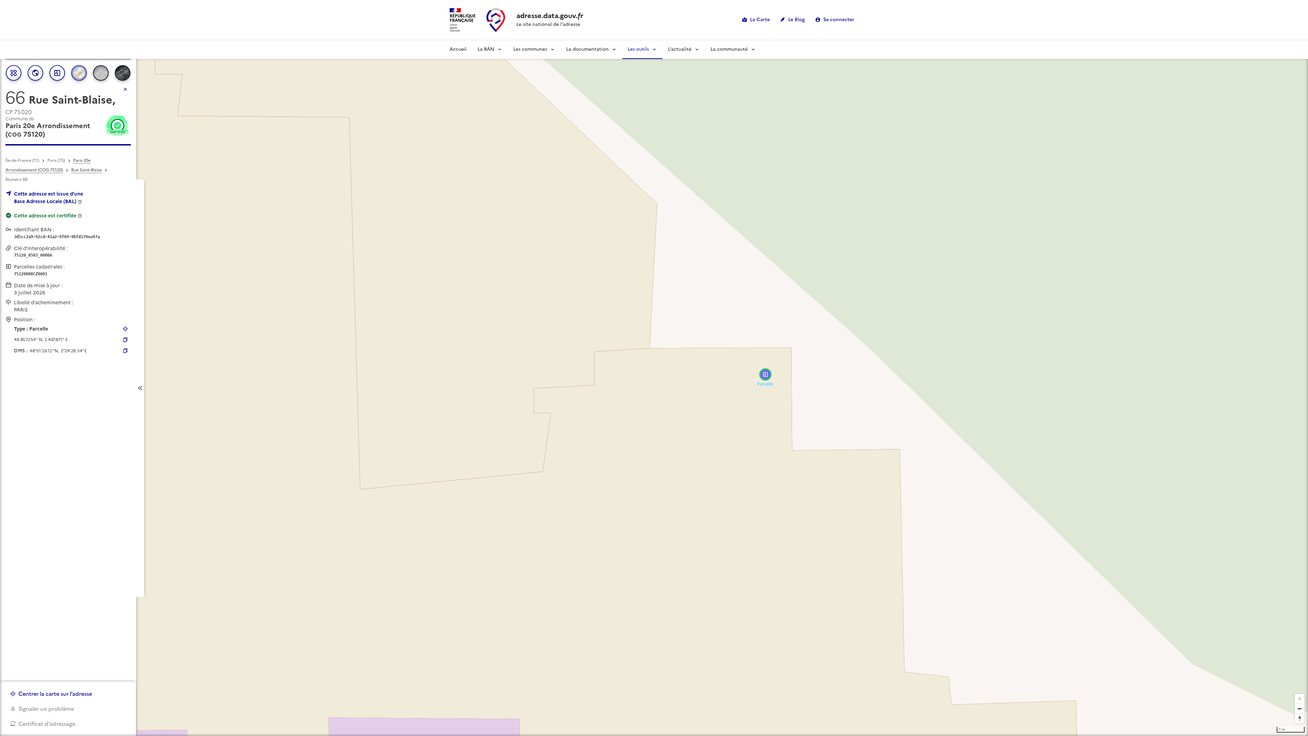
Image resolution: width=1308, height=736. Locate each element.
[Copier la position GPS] (125, 339)
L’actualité (679, 49)
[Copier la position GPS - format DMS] (125, 350)
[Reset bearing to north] (1300, 718)
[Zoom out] (1300, 709)
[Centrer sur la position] (125, 328)
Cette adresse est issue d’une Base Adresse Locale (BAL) (48, 197)
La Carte (760, 19)
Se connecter (838, 19)
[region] (654, 388)
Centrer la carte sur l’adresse (55, 694)
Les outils (638, 49)
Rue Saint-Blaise (86, 170)
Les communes (530, 49)
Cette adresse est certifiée (45, 215)
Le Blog (796, 19)
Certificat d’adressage (46, 724)
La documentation (587, 49)
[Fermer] (125, 89)
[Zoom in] (1300, 699)
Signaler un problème (46, 709)
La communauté (729, 49)
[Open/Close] (140, 388)
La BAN (486, 49)
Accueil (458, 49)
